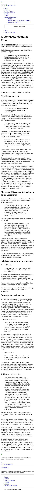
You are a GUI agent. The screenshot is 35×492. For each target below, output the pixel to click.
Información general (10, 17)
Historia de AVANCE (14, 22)
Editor (10, 19)
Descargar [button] (4, 467)
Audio (6, 15)
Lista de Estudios (9, 32)
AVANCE (7, 10)
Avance (6, 479)
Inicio (6, 8)
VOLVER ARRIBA (7, 464)
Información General (10, 485)
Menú (2, 5)
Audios (6, 484)
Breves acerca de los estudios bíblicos (19, 20)
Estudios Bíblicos (9, 12)
